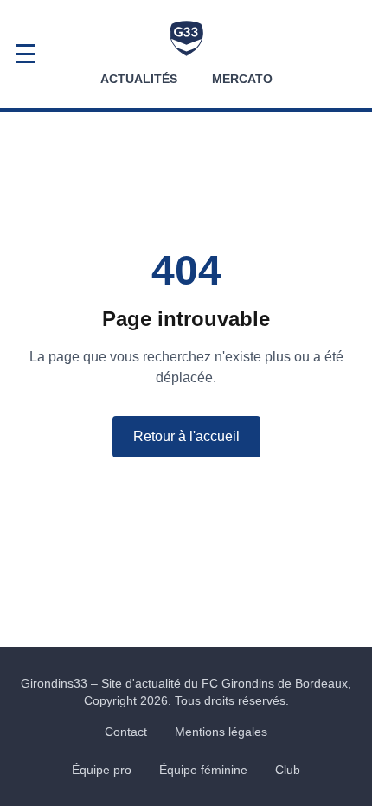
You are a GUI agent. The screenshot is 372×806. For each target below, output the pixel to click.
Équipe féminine (203, 770)
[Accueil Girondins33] (186, 38)
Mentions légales (221, 732)
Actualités (138, 79)
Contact (126, 732)
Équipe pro (101, 770)
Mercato (242, 79)
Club (287, 770)
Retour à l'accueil (186, 436)
